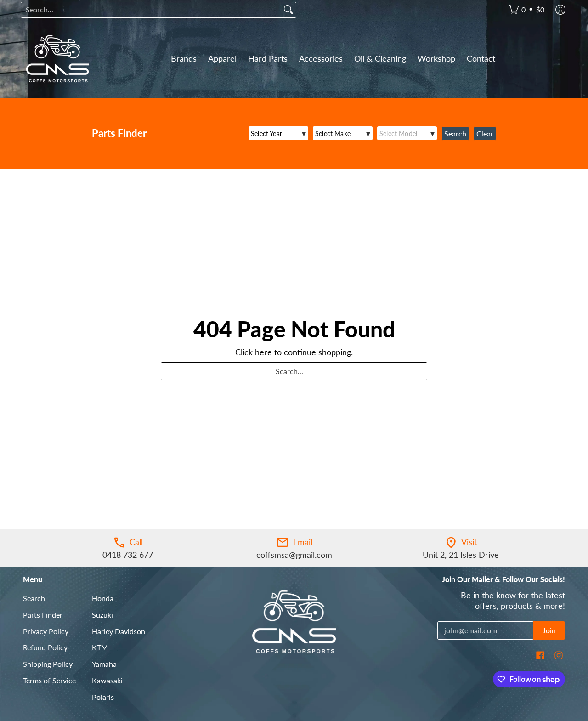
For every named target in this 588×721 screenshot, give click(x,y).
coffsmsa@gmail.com (294, 555)
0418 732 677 (127, 555)
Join (549, 630)
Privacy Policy (45, 631)
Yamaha (104, 663)
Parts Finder (42, 614)
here (263, 352)
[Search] (288, 9)
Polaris (103, 697)
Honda (102, 598)
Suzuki (102, 614)
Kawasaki (107, 680)
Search (34, 598)
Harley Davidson (118, 631)
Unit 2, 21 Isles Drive (461, 555)
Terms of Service (49, 680)
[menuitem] (526, 10)
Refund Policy (45, 647)
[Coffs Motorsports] (57, 59)
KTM (100, 647)
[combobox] (151, 9)
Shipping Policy (48, 663)
